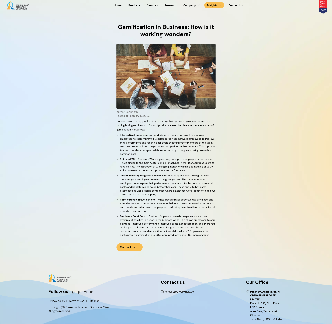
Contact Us (236, 5)
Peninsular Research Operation (83, 307)
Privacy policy (57, 301)
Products (134, 5)
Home (118, 5)
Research (170, 5)
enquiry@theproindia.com (180, 291)
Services (152, 5)
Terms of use (76, 301)
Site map (94, 301)
